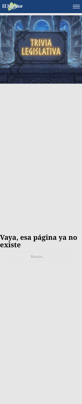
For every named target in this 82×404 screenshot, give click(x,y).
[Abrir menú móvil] (76, 6)
